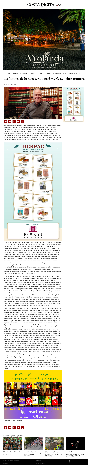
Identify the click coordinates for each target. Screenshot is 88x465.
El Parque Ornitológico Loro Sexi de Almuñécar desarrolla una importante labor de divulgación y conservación (54, 453)
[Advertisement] (73, 145)
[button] (5, 121)
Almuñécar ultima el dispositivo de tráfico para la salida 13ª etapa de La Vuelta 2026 (33, 453)
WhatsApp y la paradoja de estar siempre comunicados (12, 452)
